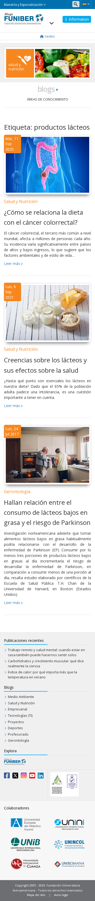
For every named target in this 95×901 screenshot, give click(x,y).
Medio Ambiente (21, 696)
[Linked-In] (41, 776)
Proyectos (16, 721)
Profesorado (18, 734)
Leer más (12, 263)
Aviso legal (61, 895)
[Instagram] (24, 776)
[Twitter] (15, 776)
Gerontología (17, 491)
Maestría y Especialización (24, 4)
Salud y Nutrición (21, 201)
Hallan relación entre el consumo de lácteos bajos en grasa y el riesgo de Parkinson (47, 512)
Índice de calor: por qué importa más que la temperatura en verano (42, 674)
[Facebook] (7, 776)
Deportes (15, 728)
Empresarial (17, 709)
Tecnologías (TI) (20, 715)
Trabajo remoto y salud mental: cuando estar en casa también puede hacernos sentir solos (46, 652)
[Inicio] (24, 18)
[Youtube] (32, 776)
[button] (86, 4)
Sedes (49, 36)
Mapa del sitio (36, 895)
